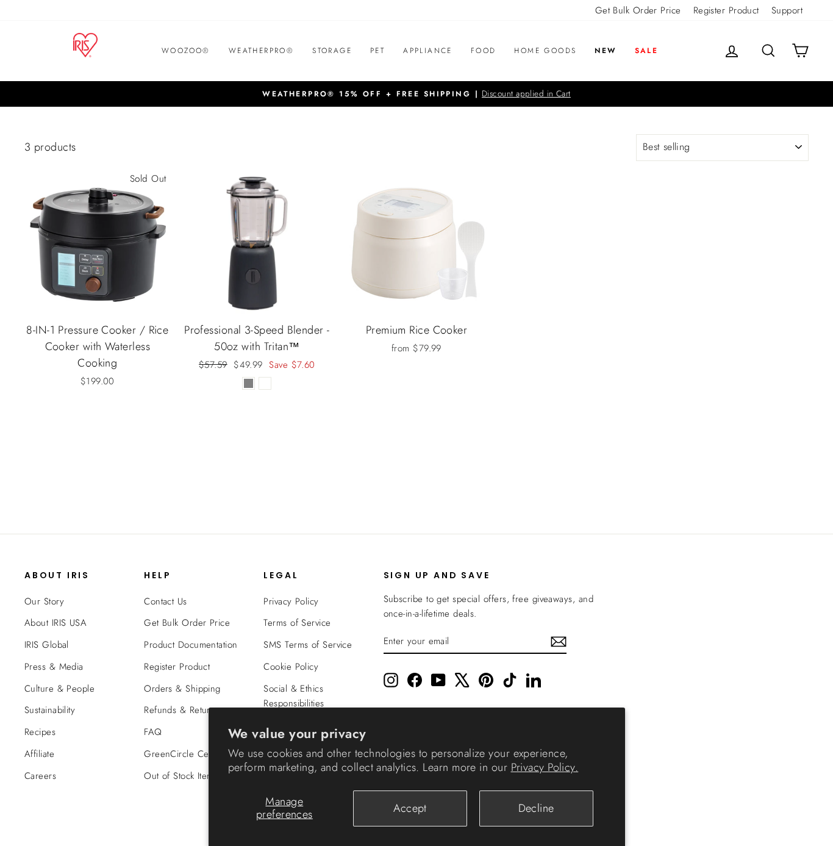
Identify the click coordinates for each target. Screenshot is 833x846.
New (605, 50)
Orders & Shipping (182, 688)
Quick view (98, 302)
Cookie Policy (290, 666)
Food (483, 50)
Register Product (726, 10)
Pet (377, 50)
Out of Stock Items (181, 776)
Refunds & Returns (182, 710)
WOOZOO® (186, 50)
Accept (410, 808)
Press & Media (54, 666)
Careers (40, 776)
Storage (332, 50)
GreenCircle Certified (187, 754)
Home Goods (545, 50)
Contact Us (165, 601)
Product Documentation (190, 644)
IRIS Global (46, 644)
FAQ (153, 732)
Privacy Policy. (545, 767)
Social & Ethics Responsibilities (293, 696)
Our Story (44, 601)
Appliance (427, 50)
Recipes (39, 732)
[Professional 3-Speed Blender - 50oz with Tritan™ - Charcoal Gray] (248, 383)
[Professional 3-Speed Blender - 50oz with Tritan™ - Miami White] (265, 383)
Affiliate (39, 754)
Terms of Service (297, 622)
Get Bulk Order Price (638, 10)
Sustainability (49, 710)
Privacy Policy (290, 601)
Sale (647, 50)
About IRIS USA (55, 622)
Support (787, 10)
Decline (536, 808)
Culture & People (59, 688)
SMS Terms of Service (307, 644)
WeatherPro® (261, 50)
